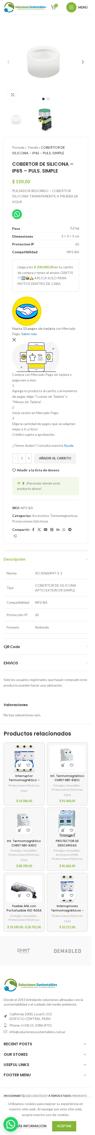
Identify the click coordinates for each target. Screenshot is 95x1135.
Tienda (32, 147)
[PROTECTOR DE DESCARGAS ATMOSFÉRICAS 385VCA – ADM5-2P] (67, 823)
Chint (24, 791)
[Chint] (24, 951)
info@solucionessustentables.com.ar (38, 1032)
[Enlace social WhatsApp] (64, 529)
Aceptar (64, 1126)
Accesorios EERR (67, 854)
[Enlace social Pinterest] (52, 529)
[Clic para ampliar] (12, 94)
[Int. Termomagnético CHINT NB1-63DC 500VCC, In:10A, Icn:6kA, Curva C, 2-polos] (24, 823)
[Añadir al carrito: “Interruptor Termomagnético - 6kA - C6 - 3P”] (20, 765)
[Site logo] (25, 7)
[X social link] (39, 529)
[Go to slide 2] (48, 99)
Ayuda (68, 445)
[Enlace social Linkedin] (58, 529)
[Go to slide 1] (43, 99)
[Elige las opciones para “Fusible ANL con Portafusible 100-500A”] (20, 895)
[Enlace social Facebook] (33, 529)
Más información (31, 1126)
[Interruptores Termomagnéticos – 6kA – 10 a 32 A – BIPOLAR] (67, 889)
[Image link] (30, 984)
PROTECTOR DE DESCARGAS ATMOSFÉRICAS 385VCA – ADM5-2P (67, 847)
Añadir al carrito (55, 458)
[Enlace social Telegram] (70, 529)
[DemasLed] (67, 951)
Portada (18, 147)
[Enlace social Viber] (15, 536)
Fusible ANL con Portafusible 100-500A (24, 908)
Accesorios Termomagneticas (54, 516)
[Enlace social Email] (45, 529)
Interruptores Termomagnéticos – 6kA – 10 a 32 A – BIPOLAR (67, 912)
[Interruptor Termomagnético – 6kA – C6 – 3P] (24, 758)
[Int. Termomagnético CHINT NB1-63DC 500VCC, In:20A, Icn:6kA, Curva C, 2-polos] (67, 758)
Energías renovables (67, 785)
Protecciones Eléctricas (30, 521)
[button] (8, 62)
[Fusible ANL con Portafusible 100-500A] (24, 889)
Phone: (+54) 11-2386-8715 (31, 1025)
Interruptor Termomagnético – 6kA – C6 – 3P (24, 780)
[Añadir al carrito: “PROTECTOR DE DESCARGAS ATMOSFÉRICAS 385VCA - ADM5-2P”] (63, 830)
